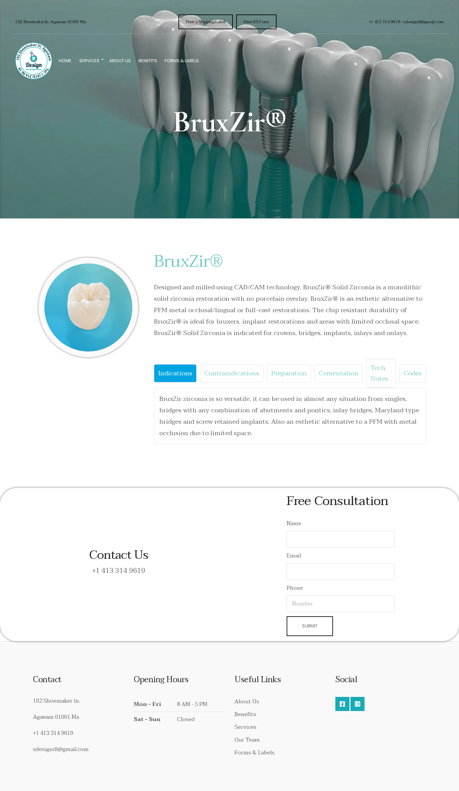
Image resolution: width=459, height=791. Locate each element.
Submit (310, 626)
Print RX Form (256, 21)
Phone (295, 588)
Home (65, 60)
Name (294, 523)
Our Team (247, 740)
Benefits (147, 60)
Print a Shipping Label (205, 21)
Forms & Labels (182, 60)
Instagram (357, 704)
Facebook (342, 704)
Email (294, 555)
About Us (120, 60)
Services (89, 60)
